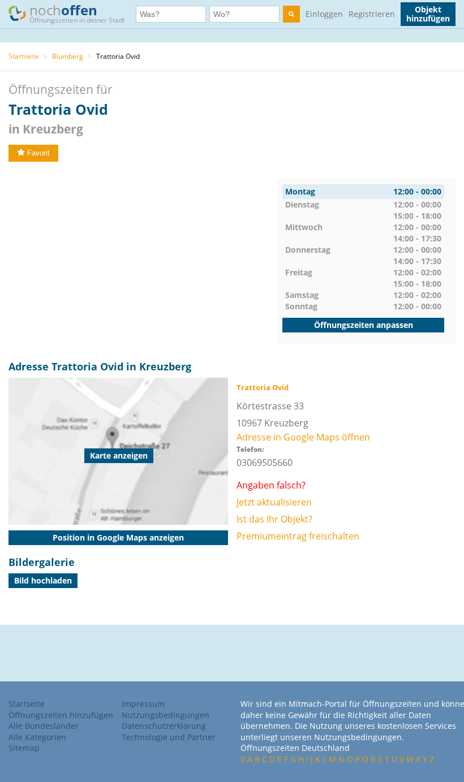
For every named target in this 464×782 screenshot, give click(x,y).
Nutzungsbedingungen (165, 715)
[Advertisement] (142, 258)
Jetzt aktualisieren (274, 502)
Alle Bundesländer (43, 725)
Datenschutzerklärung (164, 725)
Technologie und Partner (169, 737)
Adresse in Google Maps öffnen (303, 437)
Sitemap (24, 747)
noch (77, 13)
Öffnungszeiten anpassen (363, 324)
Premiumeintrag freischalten (298, 536)
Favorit (38, 153)
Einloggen (324, 13)
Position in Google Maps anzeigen (118, 537)
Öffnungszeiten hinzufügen (60, 715)
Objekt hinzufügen (428, 14)
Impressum (143, 703)
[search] (291, 14)
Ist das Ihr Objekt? (274, 519)
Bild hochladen (43, 580)
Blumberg (67, 56)
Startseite (23, 56)
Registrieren (372, 13)
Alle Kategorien (37, 737)
